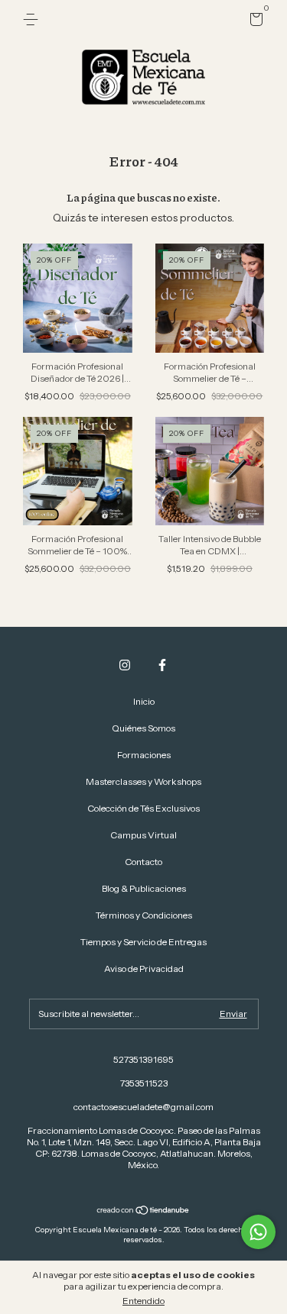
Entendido (143, 1300)
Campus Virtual (143, 835)
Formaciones (144, 754)
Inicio (144, 701)
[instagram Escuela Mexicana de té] (125, 665)
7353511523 (144, 1083)
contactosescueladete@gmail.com (143, 1106)
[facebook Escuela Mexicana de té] (162, 665)
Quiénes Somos (143, 728)
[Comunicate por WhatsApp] (258, 1232)
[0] (253, 21)
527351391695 (143, 1059)
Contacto (143, 861)
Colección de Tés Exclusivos (143, 808)
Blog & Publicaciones (144, 888)
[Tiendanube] (143, 1212)
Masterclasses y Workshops (143, 781)
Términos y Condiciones (144, 915)
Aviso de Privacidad (144, 968)
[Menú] (33, 19)
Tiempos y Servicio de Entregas (143, 942)
